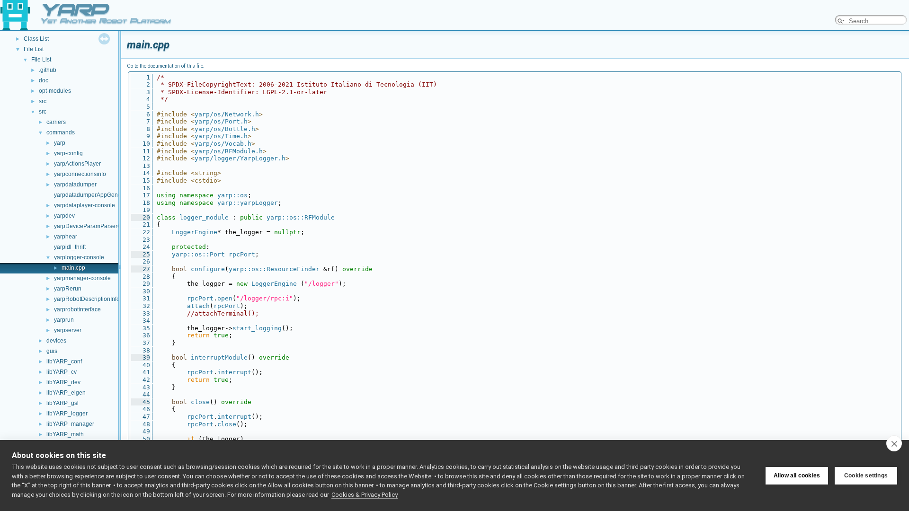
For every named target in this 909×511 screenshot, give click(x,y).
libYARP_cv (61, 372)
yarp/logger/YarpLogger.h (240, 158)
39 (140, 357)
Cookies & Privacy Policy (364, 494)
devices (56, 340)
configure (208, 269)
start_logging (257, 328)
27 (140, 269)
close (200, 401)
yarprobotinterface (77, 309)
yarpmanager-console (82, 278)
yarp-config (68, 153)
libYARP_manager (70, 424)
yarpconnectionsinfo (80, 174)
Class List (36, 38)
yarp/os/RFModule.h (229, 151)
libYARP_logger (67, 413)
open (224, 298)
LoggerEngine (194, 232)
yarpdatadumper (75, 184)
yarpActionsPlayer (77, 163)
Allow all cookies (797, 475)
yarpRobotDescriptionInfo (87, 299)
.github (47, 70)
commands (60, 132)
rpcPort (242, 254)
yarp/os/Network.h (227, 114)
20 (140, 217)
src (42, 101)
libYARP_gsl (62, 403)
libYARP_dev (63, 382)
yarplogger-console (79, 257)
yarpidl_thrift (70, 247)
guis (51, 351)
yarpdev (64, 215)
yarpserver (67, 330)
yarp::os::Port (198, 254)
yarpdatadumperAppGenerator (93, 195)
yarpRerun (67, 288)
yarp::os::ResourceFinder (274, 269)
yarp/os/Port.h (221, 121)
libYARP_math (65, 434)
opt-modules (55, 91)
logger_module (204, 217)
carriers (56, 122)
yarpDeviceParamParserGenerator (98, 226)
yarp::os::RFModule (301, 217)
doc (43, 80)
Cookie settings (866, 475)
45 (140, 401)
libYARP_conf (64, 361)
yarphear (65, 236)
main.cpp (73, 267)
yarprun (64, 320)
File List (34, 49)
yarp (59, 143)
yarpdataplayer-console (84, 205)
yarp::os (232, 195)
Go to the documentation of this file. (166, 66)
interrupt (234, 372)
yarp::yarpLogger (247, 202)
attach (198, 305)
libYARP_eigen (66, 392)
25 (140, 254)
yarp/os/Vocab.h (223, 143)
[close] (894, 443)
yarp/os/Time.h (221, 136)
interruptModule (219, 357)
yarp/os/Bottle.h (225, 128)
